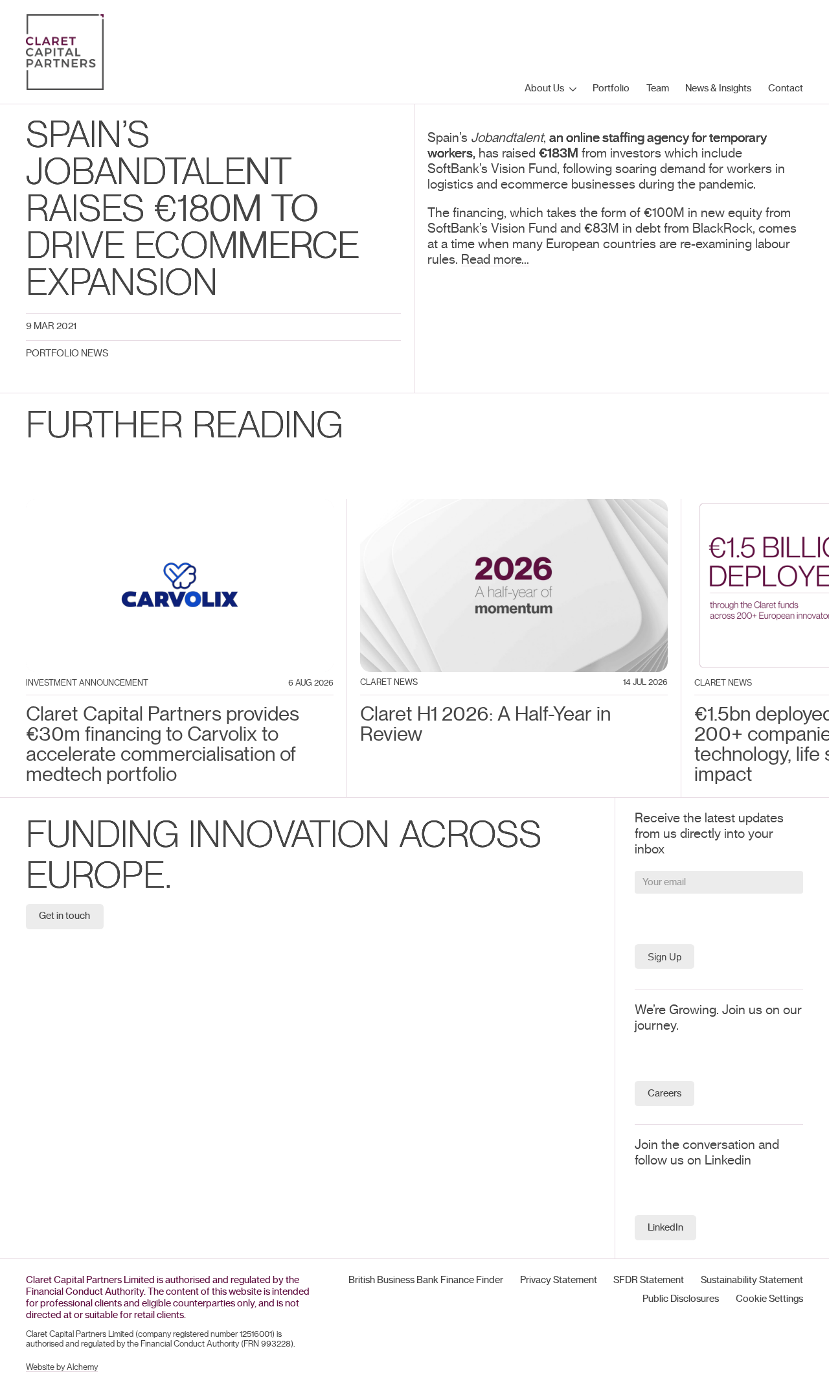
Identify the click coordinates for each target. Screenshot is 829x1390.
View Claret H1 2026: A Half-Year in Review (479, 506)
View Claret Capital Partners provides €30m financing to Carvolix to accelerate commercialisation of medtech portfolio (179, 522)
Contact (785, 88)
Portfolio (611, 88)
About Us (544, 88)
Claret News (389, 682)
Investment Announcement (87, 683)
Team (657, 88)
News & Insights (718, 88)
